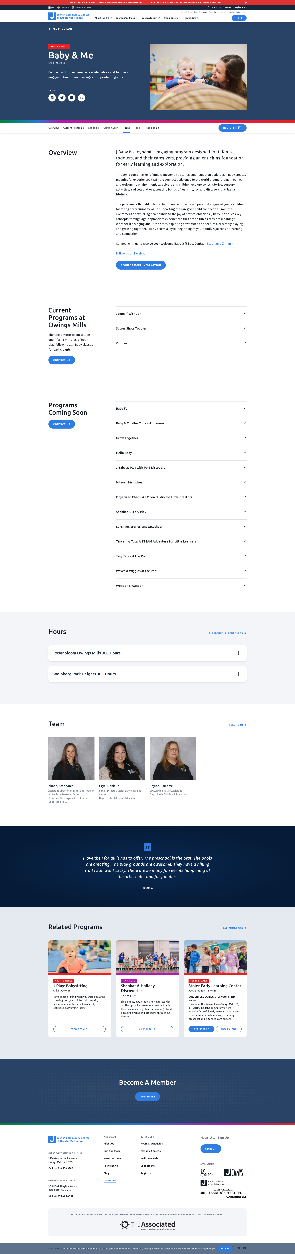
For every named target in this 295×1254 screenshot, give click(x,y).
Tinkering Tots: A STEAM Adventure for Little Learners (156, 541)
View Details (79, 1029)
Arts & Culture (171, 18)
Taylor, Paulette (161, 786)
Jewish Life (190, 18)
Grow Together (127, 438)
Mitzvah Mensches (129, 482)
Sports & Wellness (125, 18)
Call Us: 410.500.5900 (61, 1195)
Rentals (231, 12)
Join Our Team (112, 1151)
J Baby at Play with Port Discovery (140, 467)
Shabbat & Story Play (131, 512)
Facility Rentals (149, 1158)
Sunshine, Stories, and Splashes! (139, 526)
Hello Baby (124, 453)
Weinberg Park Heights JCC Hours (84, 674)
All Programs (63, 28)
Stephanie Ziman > (220, 243)
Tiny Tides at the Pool (132, 556)
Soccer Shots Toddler (131, 328)
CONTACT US (110, 1180)
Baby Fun (122, 408)
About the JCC (102, 18)
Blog (214, 7)
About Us (109, 1143)
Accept (225, 1248)
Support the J (148, 1165)
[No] (291, 1248)
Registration (241, 7)
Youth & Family (149, 18)
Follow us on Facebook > (132, 253)
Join (239, 18)
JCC (53, 7)
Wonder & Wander (129, 585)
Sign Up (210, 1148)
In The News (111, 1165)
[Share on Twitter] (62, 97)
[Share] (81, 97)
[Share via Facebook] (71, 97)
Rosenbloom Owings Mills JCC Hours (87, 653)
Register (221, 12)
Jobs (238, 12)
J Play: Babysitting (70, 986)
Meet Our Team (113, 1158)
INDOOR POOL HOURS (199, 2)
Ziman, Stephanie (60, 786)
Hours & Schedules (189, 12)
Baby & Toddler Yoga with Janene (140, 423)
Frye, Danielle (109, 786)
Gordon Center (83, 7)
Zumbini (122, 343)
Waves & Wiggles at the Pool (136, 571)
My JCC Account (225, 7)
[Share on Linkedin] (52, 97)
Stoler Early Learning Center (215, 986)
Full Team (236, 724)
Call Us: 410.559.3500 (60, 1168)
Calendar (212, 12)
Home (244, 12)
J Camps (65, 7)
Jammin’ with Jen (128, 313)
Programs (203, 12)
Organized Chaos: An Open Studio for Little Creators (154, 497)
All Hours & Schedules (226, 633)
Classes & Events (151, 1151)
